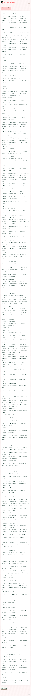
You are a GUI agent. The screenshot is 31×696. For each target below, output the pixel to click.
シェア (5, 688)
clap (2, 688)
